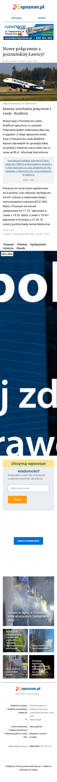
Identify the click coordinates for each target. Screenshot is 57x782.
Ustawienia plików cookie (16, 733)
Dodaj (17, 499)
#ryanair (8, 244)
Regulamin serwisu (38, 733)
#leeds (20, 248)
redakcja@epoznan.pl (17, 746)
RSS (25, 737)
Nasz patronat (36, 726)
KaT (12, 229)
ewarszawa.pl (34, 766)
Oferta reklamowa (19, 726)
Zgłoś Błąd (16, 18)
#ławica (22, 244)
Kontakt (42, 18)
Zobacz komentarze (28, 541)
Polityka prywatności (18, 730)
